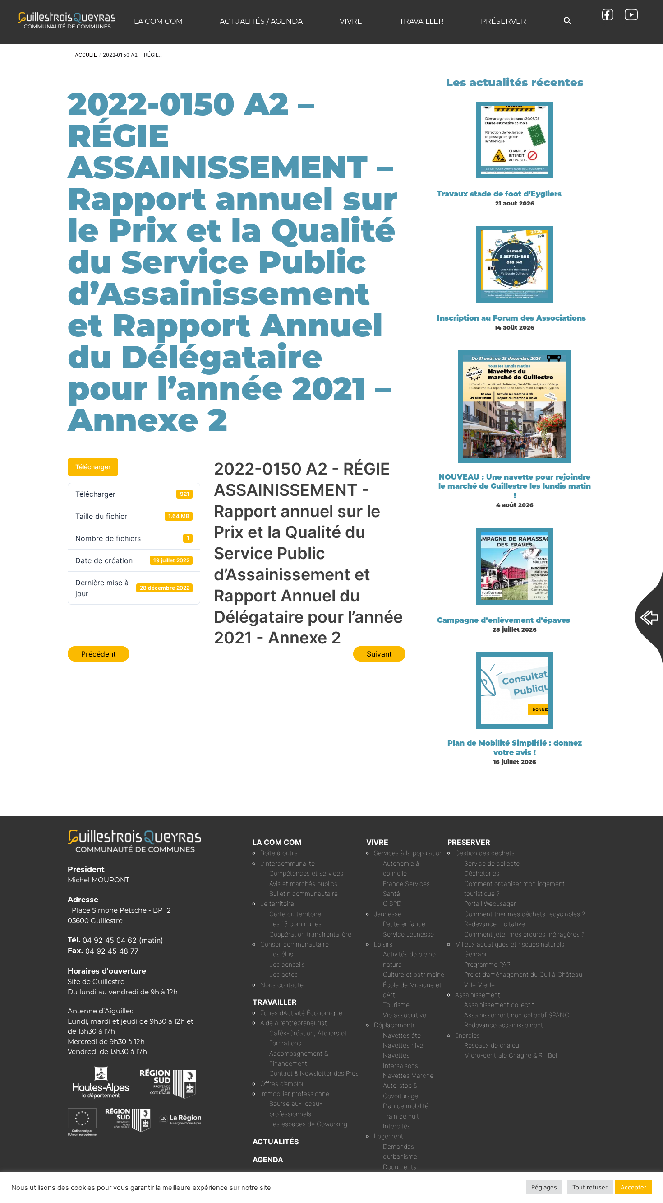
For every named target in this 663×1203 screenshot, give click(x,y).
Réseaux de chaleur (492, 1045)
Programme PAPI (488, 964)
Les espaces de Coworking (308, 1124)
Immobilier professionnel (295, 1093)
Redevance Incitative (494, 924)
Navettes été (402, 1035)
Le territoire (277, 903)
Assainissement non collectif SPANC (516, 1015)
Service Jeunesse (408, 934)
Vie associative (404, 1015)
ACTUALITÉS (276, 1141)
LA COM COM (277, 842)
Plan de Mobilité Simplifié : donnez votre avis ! (514, 748)
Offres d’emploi (281, 1083)
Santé (391, 893)
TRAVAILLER (275, 1002)
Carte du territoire (295, 914)
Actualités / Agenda (261, 21)
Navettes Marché (408, 1075)
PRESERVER (468, 842)
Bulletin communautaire (303, 893)
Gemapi (475, 954)
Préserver (503, 21)
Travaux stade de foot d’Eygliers (499, 194)
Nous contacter (283, 985)
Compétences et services (306, 873)
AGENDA (268, 1159)
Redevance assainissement (503, 1025)
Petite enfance (404, 924)
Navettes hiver (404, 1045)
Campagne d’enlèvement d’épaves (503, 620)
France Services (406, 883)
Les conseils (287, 964)
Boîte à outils (279, 853)
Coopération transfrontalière (310, 934)
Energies (467, 1035)
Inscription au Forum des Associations (511, 318)
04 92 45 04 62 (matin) (123, 940)
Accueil (86, 55)
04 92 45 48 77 (111, 951)
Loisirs (383, 944)
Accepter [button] (633, 1187)
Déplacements (395, 1025)
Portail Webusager (490, 903)
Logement (388, 1136)
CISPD (392, 903)
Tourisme (396, 1004)
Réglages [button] (544, 1187)
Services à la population (408, 853)
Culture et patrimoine (413, 974)
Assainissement (477, 994)
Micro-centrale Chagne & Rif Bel (510, 1055)
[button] (567, 21)
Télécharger (92, 467)
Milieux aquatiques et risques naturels (509, 944)
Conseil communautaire (294, 944)
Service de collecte (492, 863)
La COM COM (158, 21)
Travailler (422, 21)
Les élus (281, 954)
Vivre (351, 21)
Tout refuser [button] (590, 1187)
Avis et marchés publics (303, 883)
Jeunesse (387, 914)
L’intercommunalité (287, 863)
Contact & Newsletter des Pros (314, 1073)
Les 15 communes (295, 924)
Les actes (283, 974)
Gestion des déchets (485, 853)
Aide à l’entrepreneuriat (293, 1022)
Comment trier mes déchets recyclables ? (524, 914)
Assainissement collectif (499, 1004)
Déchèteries (481, 873)
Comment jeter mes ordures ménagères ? (524, 934)
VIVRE (377, 842)
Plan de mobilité (405, 1106)
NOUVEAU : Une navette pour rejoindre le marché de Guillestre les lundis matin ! (514, 486)
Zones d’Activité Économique (301, 1012)
